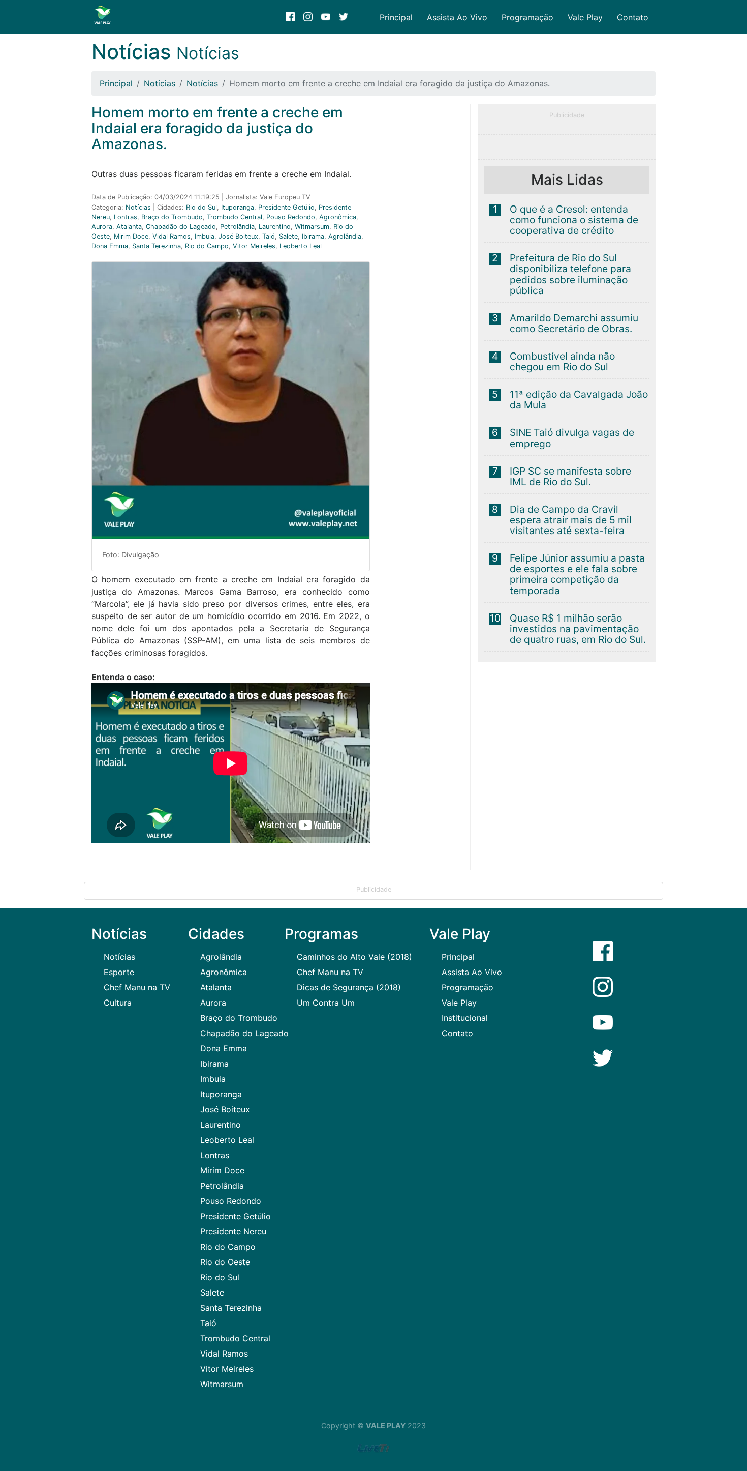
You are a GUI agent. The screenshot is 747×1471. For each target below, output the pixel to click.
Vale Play (585, 17)
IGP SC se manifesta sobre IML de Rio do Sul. (570, 476)
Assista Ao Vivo (457, 17)
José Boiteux (238, 236)
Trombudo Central (234, 217)
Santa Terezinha (156, 246)
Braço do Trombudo (172, 217)
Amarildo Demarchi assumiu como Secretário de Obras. (574, 323)
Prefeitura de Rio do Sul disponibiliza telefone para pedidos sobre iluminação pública (570, 274)
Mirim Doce (131, 236)
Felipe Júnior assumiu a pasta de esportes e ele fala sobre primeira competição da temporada (577, 574)
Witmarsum (312, 226)
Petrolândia (237, 226)
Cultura (118, 1002)
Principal (396, 17)
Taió (268, 236)
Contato (632, 17)
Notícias (159, 83)
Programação (527, 17)
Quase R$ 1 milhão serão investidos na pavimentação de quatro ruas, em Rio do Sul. (578, 628)
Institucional (465, 1018)
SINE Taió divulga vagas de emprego (572, 437)
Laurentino (275, 226)
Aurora (101, 226)
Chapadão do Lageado (181, 226)
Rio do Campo (207, 246)
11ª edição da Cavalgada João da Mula (579, 399)
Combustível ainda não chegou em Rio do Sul (562, 361)
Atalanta (129, 226)
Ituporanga (237, 207)
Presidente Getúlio (286, 207)
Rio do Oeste (225, 1262)
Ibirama (313, 236)
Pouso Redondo (290, 217)
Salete (288, 236)
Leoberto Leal (300, 246)
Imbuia (204, 236)
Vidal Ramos (171, 236)
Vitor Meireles (254, 246)
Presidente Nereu (233, 1231)
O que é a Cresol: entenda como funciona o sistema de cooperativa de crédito (574, 220)
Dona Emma (109, 246)
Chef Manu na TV (137, 987)
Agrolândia (344, 236)
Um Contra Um (326, 1002)
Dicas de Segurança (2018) (349, 987)
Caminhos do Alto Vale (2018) (354, 957)
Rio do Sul (201, 207)
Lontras (125, 217)
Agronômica (337, 217)
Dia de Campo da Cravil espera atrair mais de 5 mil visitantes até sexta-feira (571, 520)
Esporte (119, 972)
